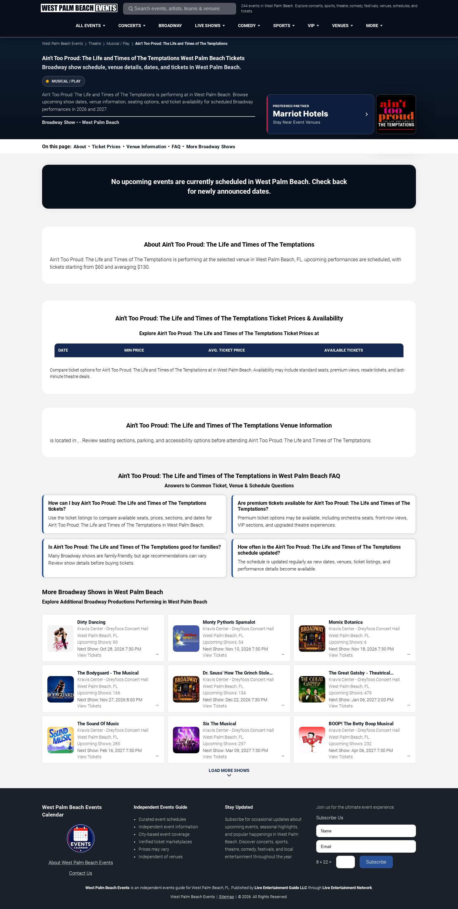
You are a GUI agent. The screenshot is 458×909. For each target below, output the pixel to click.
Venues (340, 25)
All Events (88, 25)
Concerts (129, 25)
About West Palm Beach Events (81, 862)
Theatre (94, 43)
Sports (281, 25)
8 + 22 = (324, 861)
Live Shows (208, 25)
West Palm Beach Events (62, 43)
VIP (311, 25)
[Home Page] (79, 8)
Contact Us (80, 873)
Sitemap (226, 896)
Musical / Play (118, 43)
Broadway (170, 25)
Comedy (247, 25)
